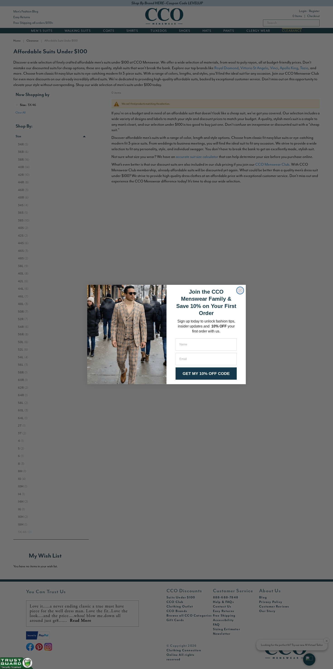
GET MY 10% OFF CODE (206, 373)
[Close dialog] (240, 290)
